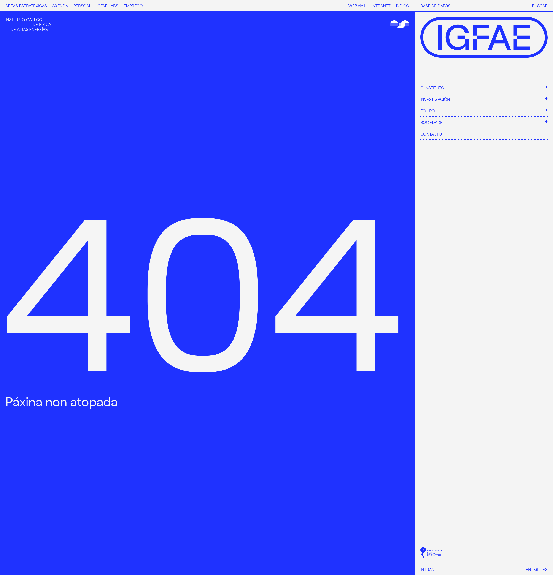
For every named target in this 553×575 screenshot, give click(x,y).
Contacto (431, 134)
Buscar (540, 5)
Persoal (82, 5)
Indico (402, 5)
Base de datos (435, 5)
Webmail (357, 5)
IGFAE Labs (107, 5)
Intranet (429, 569)
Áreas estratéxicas (26, 5)
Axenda (60, 5)
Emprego (133, 5)
